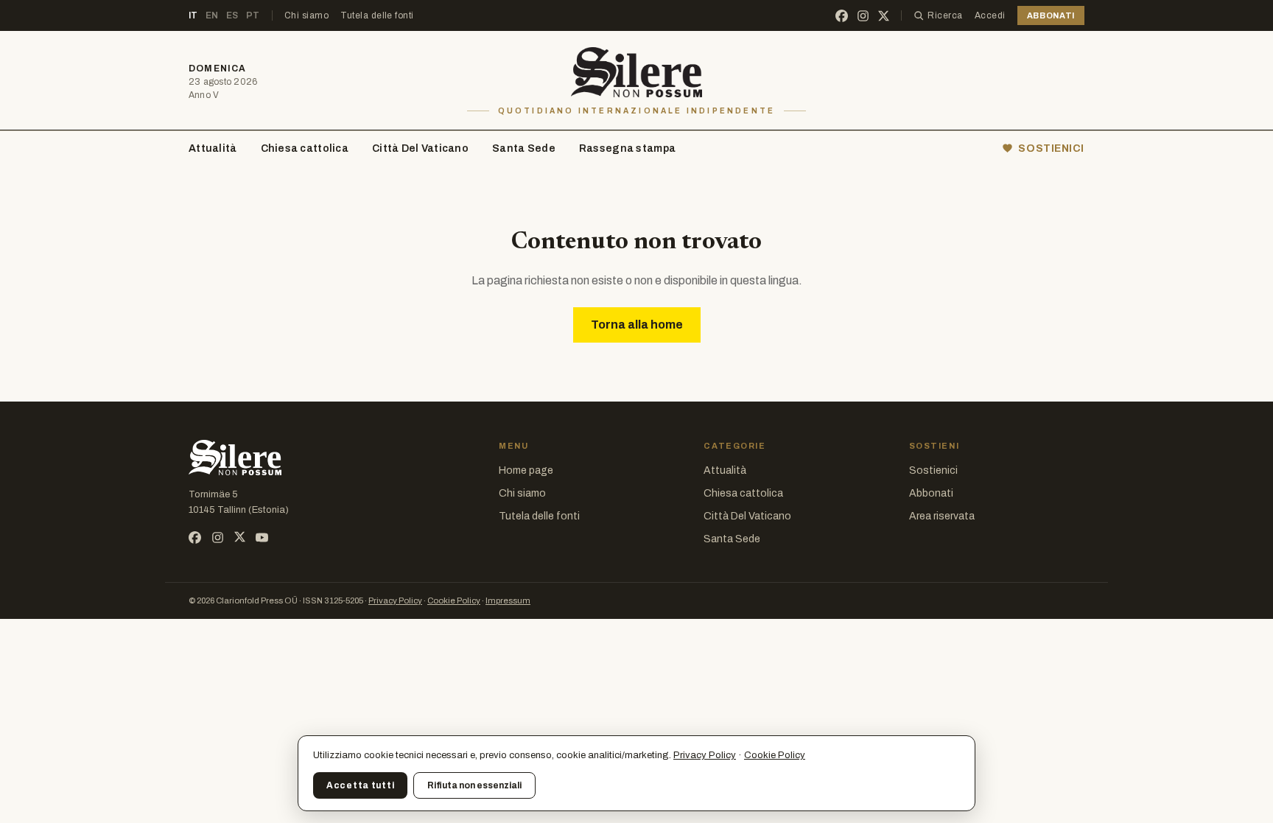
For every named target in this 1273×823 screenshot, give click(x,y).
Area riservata (942, 516)
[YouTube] (262, 537)
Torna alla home (637, 324)
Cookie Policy (453, 600)
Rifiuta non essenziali (474, 785)
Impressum (507, 600)
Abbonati (931, 493)
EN (212, 15)
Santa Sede (523, 148)
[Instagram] (863, 16)
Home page (526, 470)
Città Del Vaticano (420, 148)
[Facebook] (841, 16)
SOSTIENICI (1051, 148)
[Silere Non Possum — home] (637, 72)
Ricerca (944, 15)
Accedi (990, 15)
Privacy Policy (395, 600)
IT (193, 15)
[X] (883, 15)
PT (253, 15)
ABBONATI (1051, 15)
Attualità (213, 148)
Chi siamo (306, 15)
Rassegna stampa (627, 148)
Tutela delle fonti (377, 15)
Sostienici (933, 470)
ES (232, 15)
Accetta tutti (360, 785)
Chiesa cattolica (304, 148)
